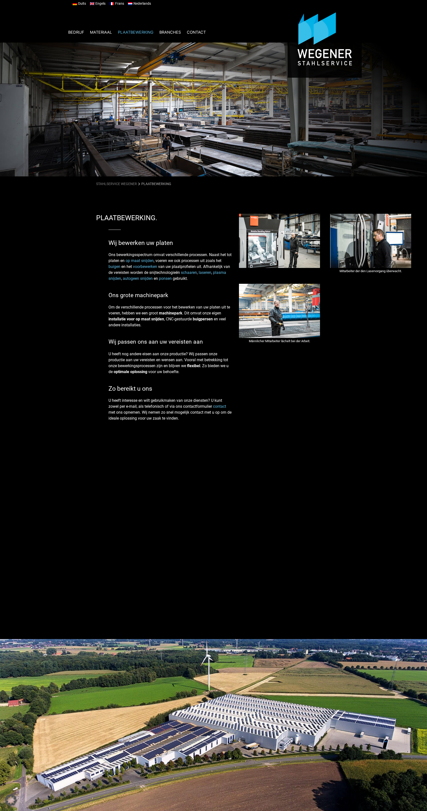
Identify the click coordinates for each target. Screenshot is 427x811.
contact (219, 406)
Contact (196, 32)
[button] (11, 800)
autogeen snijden (138, 278)
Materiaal (101, 32)
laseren (205, 272)
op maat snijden (140, 260)
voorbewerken (145, 266)
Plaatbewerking (135, 32)
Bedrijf (76, 32)
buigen (114, 266)
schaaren (189, 272)
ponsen (165, 278)
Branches (170, 32)
